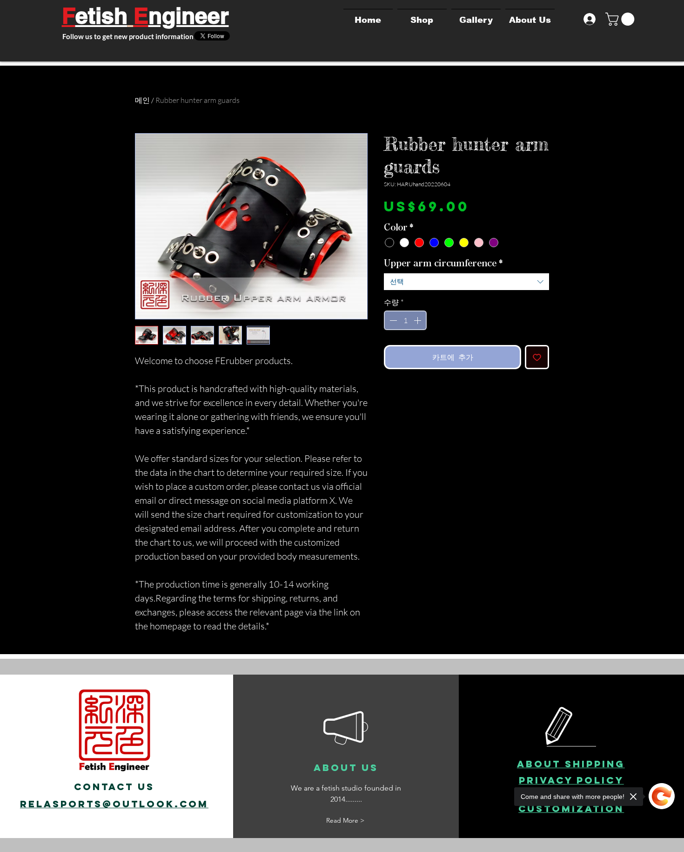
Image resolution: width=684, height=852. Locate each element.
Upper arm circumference (443, 263)
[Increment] (418, 320)
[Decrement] (392, 320)
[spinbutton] (405, 320)
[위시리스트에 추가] (537, 357)
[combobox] (466, 281)
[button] (621, 19)
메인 (142, 100)
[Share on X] (390, 395)
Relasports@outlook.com (114, 804)
